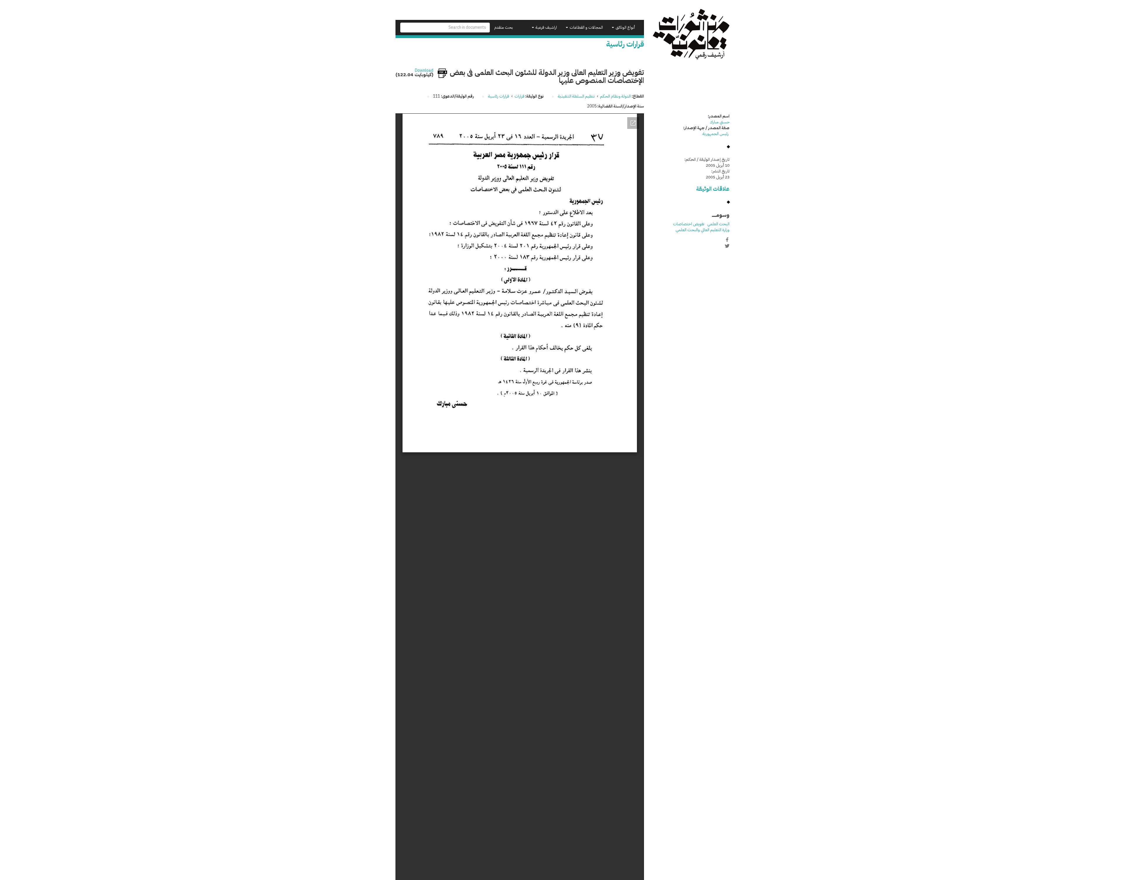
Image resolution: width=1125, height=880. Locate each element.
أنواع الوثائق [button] (625, 27)
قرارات (519, 96)
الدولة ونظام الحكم (615, 96)
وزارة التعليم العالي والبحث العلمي (702, 230)
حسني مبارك (719, 122)
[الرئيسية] (691, 34)
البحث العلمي (718, 224)
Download (424, 71)
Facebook (727, 239)
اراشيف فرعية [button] (546, 27)
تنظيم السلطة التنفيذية (576, 96)
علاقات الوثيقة (712, 189)
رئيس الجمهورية (716, 134)
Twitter (727, 245)
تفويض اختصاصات (688, 224)
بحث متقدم (503, 27)
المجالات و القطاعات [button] (586, 27)
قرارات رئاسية (498, 96)
